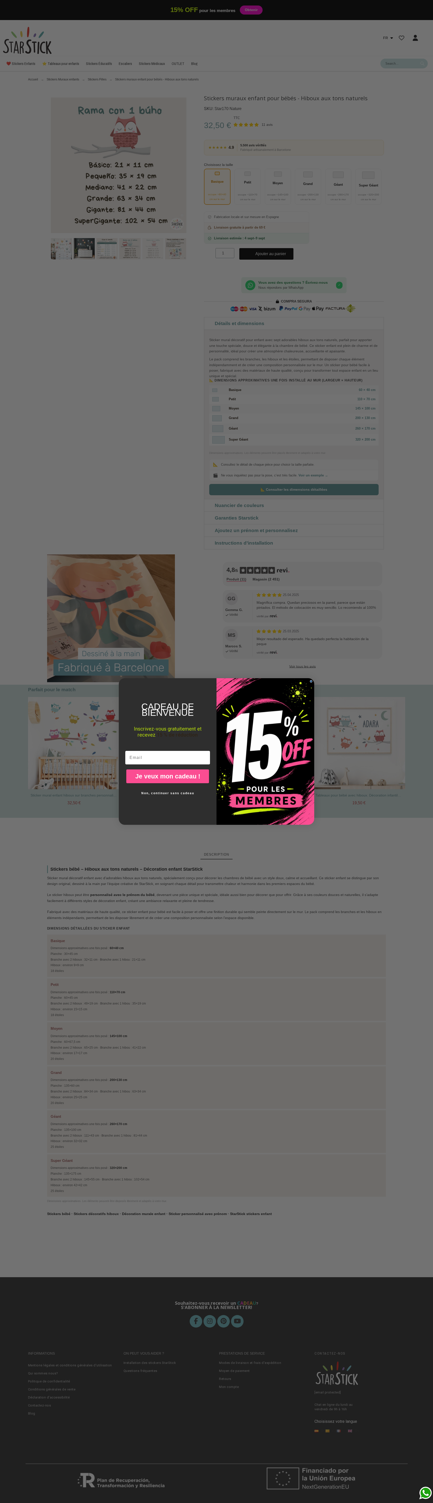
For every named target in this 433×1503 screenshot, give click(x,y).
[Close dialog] (311, 681)
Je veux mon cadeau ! (167, 776)
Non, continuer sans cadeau (167, 793)
